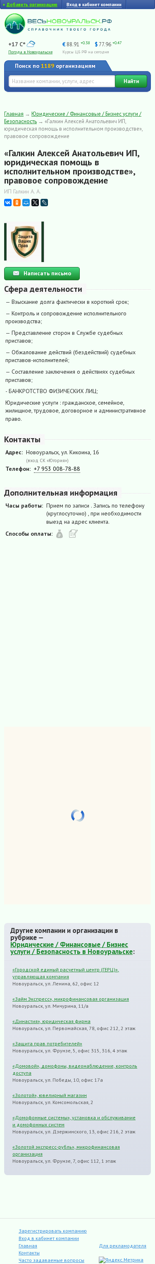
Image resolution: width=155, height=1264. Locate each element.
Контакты (29, 1253)
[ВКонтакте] (8, 202)
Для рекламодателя (122, 1246)
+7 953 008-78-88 (57, 468)
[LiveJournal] (44, 202)
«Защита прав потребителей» (47, 1043)
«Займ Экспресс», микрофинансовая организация (70, 999)
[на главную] (58, 32)
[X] (35, 202)
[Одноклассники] (17, 202)
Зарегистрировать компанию (53, 1231)
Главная (14, 113)
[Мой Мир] (26, 202)
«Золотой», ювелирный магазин (49, 1095)
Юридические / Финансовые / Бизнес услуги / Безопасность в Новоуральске (71, 948)
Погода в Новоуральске (30, 52)
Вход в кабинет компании (49, 1238)
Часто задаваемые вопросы (51, 1260)
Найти (131, 81)
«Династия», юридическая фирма (51, 1021)
